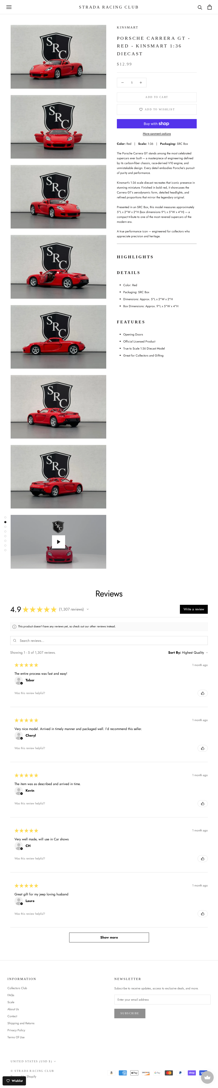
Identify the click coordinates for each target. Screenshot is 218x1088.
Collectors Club (17, 988)
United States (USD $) (31, 1061)
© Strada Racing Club (32, 1070)
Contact (12, 1016)
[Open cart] (210, 7)
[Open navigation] (8, 7)
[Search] (200, 7)
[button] (87, 609)
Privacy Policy (16, 1030)
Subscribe (129, 1013)
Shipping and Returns (20, 1023)
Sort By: (174, 652)
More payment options (157, 133)
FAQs (10, 995)
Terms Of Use (15, 1037)
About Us (13, 1009)
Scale (10, 1002)
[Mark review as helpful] (203, 693)
